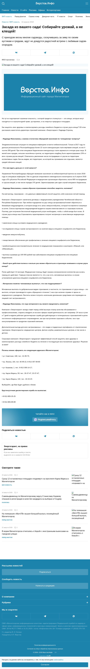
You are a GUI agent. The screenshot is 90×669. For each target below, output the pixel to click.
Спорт (70, 16)
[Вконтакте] (16, 616)
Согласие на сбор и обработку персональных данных (45, 649)
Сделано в (45, 656)
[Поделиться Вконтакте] (16, 53)
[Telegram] (45, 616)
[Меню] (87, 3)
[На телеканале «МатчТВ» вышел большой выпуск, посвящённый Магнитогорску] (80, 515)
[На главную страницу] (45, 3)
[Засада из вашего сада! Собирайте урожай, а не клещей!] (45, 92)
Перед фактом (20, 16)
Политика (79, 16)
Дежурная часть (48, 16)
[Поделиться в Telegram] (45, 53)
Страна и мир (34, 16)
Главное (5, 10)
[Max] (73, 616)
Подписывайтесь (47, 419)
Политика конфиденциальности (45, 645)
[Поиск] (3, 3)
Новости (14, 10)
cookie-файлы (58, 660)
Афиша (41, 10)
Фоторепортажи (53, 10)
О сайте (23, 10)
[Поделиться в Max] (73, 53)
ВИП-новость (7, 16)
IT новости (61, 16)
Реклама (32, 10)
